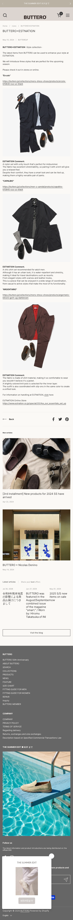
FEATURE (7, 682)
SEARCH (7, 667)
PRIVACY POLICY (11, 723)
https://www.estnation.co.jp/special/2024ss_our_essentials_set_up (34, 403)
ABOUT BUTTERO (11, 663)
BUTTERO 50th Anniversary (16, 660)
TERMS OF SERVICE (12, 726)
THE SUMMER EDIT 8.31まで (36, 3)
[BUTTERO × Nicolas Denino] (36, 534)
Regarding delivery (12, 730)
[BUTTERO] (36, 17)
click (46, 395)
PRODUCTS (8, 674)
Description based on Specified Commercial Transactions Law (32, 738)
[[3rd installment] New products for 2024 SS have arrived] (36, 463)
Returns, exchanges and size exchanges (22, 734)
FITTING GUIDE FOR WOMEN (16, 693)
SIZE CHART (8, 686)
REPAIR (6, 697)
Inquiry (6, 700)
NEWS (6, 678)
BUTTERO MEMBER (12, 704)
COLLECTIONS (9, 671)
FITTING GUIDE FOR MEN (14, 689)
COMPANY (8, 719)
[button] (5, 15)
